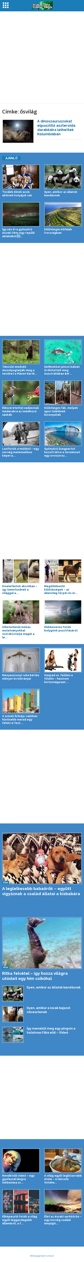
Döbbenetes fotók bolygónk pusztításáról (61, 628)
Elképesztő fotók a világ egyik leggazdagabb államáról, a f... (19, 1220)
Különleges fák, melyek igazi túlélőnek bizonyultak (61, 411)
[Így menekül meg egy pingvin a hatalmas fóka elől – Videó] (13, 1035)
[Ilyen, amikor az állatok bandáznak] (63, 176)
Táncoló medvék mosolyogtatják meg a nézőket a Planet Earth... (19, 370)
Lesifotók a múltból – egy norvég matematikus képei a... (20, 452)
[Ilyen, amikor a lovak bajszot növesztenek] (13, 1014)
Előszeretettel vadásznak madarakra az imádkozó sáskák (20, 411)
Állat (5, 882)
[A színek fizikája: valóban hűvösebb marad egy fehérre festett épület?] (21, 701)
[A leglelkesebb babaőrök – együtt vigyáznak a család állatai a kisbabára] (42, 858)
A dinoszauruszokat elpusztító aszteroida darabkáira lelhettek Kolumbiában (56, 127)
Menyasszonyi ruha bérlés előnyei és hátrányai (20, 677)
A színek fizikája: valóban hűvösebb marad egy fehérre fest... (19, 719)
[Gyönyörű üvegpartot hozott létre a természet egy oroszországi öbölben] (63, 433)
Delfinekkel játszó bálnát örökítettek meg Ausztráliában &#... (62, 370)
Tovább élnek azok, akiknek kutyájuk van (17, 193)
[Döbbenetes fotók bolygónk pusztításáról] (63, 612)
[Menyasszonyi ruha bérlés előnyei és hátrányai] (21, 660)
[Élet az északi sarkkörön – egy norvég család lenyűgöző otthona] (63, 1201)
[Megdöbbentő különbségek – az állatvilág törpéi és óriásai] (63, 571)
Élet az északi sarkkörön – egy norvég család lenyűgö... (63, 1220)
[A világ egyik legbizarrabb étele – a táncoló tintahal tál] (63, 1160)
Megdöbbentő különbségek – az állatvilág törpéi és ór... (61, 590)
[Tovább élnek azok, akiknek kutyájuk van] (21, 176)
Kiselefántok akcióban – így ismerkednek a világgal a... (19, 590)
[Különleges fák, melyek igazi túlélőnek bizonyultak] (63, 392)
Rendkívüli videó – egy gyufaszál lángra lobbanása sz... (18, 1179)
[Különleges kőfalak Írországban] (63, 214)
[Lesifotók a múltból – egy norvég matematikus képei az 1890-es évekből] (21, 433)
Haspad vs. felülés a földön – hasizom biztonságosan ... (58, 679)
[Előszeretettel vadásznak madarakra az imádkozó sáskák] (21, 392)
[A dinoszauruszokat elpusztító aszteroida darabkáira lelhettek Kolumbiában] (18, 131)
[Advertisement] (42, 57)
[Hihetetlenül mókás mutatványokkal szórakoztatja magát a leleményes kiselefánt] (21, 612)
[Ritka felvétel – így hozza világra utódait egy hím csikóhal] (42, 943)
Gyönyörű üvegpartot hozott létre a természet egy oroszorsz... (62, 452)
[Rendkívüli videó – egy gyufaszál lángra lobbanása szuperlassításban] (21, 1160)
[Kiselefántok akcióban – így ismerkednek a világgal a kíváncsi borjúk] (21, 571)
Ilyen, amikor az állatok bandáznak (54, 987)
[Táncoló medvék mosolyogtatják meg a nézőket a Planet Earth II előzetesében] (21, 351)
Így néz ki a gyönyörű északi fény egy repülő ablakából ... (18, 233)
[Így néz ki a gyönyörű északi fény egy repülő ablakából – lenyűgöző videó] (21, 214)
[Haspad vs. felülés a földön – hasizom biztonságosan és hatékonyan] (63, 660)
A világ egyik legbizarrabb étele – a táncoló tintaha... (63, 1179)
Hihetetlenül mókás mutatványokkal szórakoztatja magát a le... (18, 632)
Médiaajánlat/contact (42, 1255)
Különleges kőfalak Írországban (58, 231)
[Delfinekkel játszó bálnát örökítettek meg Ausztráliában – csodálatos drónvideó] (63, 351)
